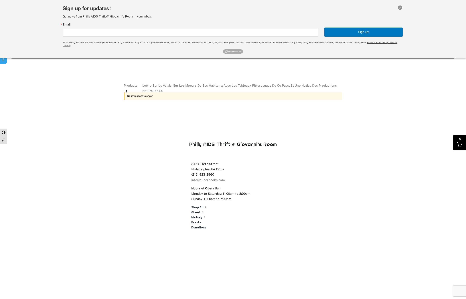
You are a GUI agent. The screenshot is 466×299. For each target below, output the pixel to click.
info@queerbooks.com (208, 180)
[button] (459, 142)
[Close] (400, 7)
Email (66, 24)
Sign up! (363, 32)
